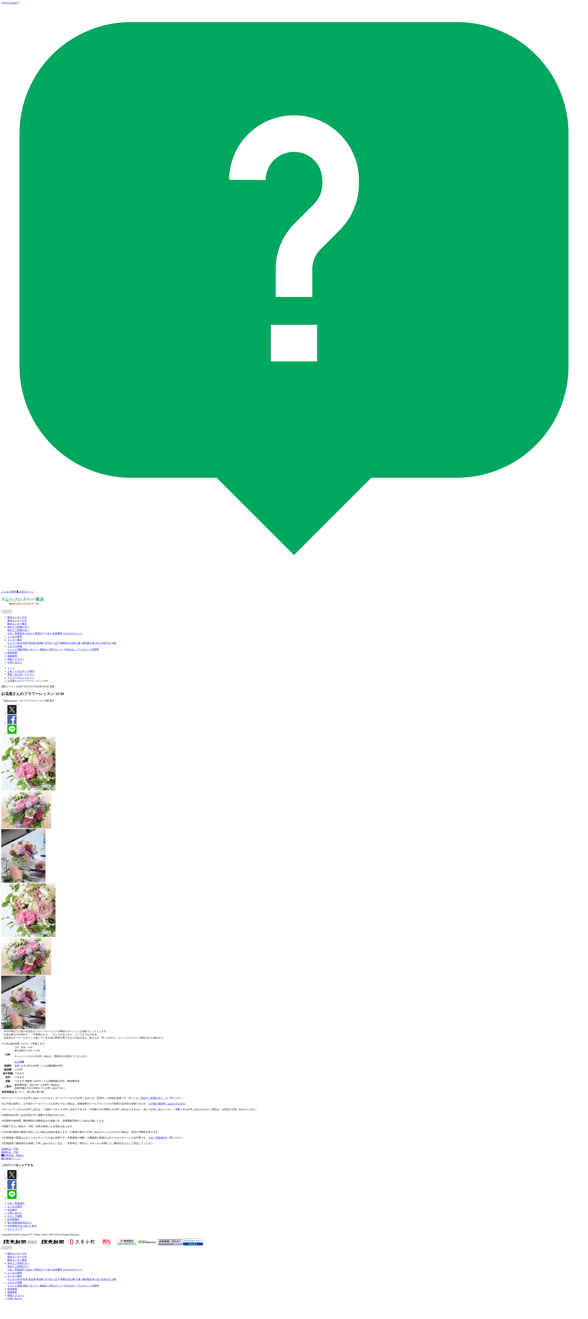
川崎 (83, 643)
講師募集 (12, 656)
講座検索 (12, 652)
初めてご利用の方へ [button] (18, 627)
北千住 (48, 643)
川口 (97, 643)
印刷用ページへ (12, 1158)
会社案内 (12, 1209)
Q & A (48, 633)
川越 (113, 643)
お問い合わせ (14, 662)
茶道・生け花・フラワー (20, 674)
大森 (78, 643)
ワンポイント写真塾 (88, 649)
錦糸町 (40, 643)
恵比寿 (32, 643)
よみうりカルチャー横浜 (20, 671)
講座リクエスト (15, 659)
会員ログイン (26, 591)
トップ (11, 668)
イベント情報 (14, 649)
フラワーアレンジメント (20, 677)
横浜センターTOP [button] (17, 617)
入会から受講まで (35, 633)
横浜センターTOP (17, 620)
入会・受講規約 (15, 633)
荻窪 (25, 643)
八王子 (56, 643)
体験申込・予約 (9, 1152)
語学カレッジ (56, 649)
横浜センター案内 (17, 623)
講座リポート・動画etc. (35, 649)
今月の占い (70, 649)
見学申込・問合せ (14, 1155)
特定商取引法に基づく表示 (22, 1226)
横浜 (89, 643)
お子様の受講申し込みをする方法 (166, 1103)
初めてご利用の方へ (18, 630)
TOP (3, 3)
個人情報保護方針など (19, 1222)
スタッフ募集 (14, 1216)
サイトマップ (14, 1229)
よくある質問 (14, 636)
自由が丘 (106, 643)
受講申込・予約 (9, 1149)
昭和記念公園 (67, 643)
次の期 (18, 1062)
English (13, 3)
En (7, 3)
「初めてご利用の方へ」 (152, 1098)
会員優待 (57, 633)
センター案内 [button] (14, 640)
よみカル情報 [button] (14, 646)
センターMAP (14, 643)
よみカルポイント (72, 633)
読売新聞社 (13, 1219)
